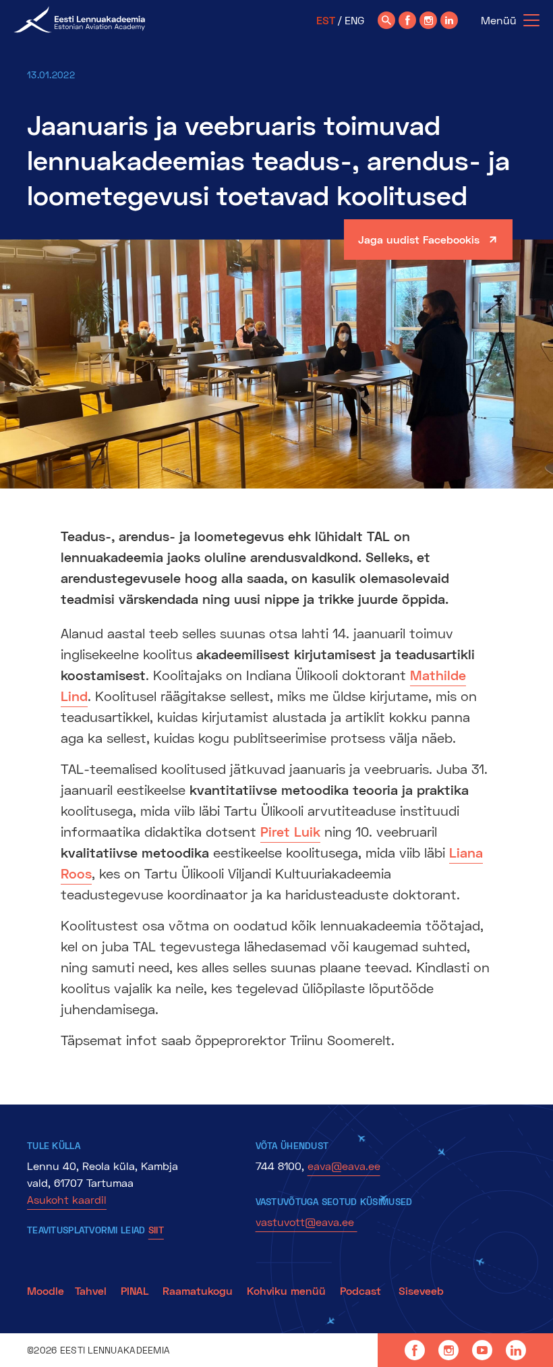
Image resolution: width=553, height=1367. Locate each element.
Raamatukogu (198, 1290)
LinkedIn (516, 1350)
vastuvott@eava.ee (306, 1221)
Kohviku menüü (288, 1290)
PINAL (134, 1290)
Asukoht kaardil (67, 1199)
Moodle (45, 1290)
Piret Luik (290, 831)
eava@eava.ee (344, 1165)
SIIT (156, 1229)
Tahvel (91, 1290)
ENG (354, 19)
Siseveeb (421, 1290)
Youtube (482, 1350)
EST (325, 19)
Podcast (362, 1290)
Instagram (448, 1350)
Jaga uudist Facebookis (418, 239)
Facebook (415, 1350)
